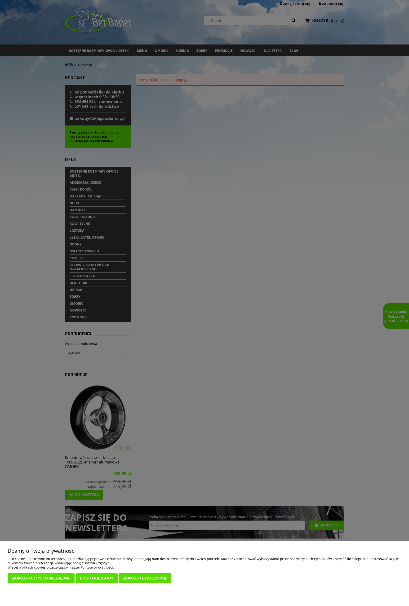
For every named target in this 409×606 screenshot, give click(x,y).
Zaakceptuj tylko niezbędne (41, 578)
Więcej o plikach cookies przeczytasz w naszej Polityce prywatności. (61, 567)
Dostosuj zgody (96, 578)
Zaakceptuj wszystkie (145, 578)
